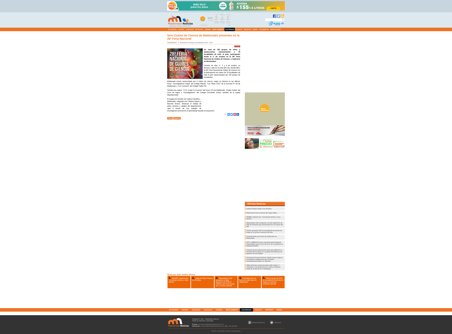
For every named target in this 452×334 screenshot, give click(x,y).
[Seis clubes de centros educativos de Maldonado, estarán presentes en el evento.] (185, 63)
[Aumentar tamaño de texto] (235, 46)
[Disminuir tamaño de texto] (239, 46)
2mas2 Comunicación (233, 331)
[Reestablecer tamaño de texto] (237, 46)
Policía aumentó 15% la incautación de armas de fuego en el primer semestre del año (273, 281)
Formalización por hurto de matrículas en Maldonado (247, 280)
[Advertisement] (221, 104)
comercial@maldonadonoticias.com (212, 326)
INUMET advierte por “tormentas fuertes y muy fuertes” (178, 280)
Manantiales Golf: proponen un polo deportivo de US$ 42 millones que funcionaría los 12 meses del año (225, 282)
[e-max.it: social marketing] (225, 114)
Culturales (172, 42)
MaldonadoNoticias (258, 322)
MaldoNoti (277, 322)
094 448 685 (233, 326)
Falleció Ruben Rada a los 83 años (202, 279)
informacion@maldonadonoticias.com (211, 324)
